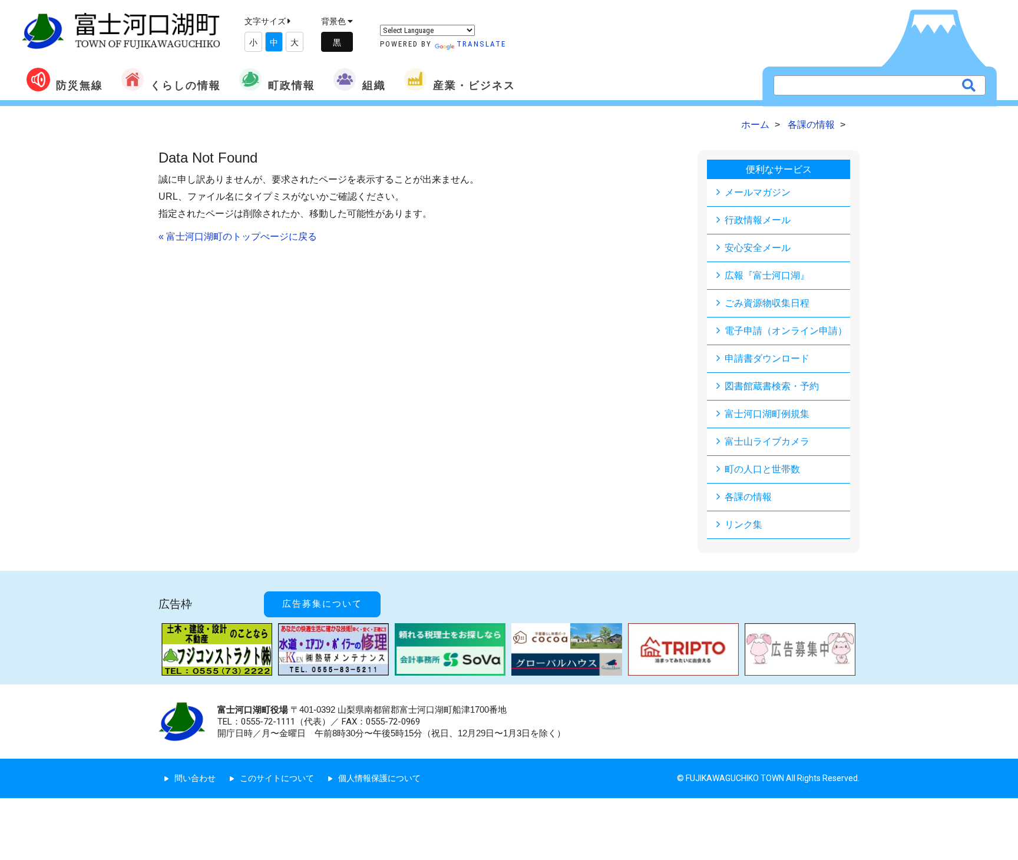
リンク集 (743, 525)
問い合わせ (195, 778)
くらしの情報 (185, 85)
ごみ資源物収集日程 (767, 303)
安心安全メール (758, 248)
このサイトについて (277, 778)
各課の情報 (748, 497)
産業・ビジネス (474, 85)
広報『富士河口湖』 (767, 275)
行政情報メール (758, 220)
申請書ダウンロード (767, 358)
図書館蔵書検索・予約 (772, 386)
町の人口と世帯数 (762, 469)
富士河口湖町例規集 (767, 414)
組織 (374, 85)
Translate (481, 43)
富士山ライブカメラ (767, 441)
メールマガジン (758, 192)
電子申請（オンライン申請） (786, 331)
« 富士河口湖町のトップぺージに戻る (237, 236)
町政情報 (291, 85)
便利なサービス (779, 169)
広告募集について (322, 603)
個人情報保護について (379, 778)
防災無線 (79, 85)
